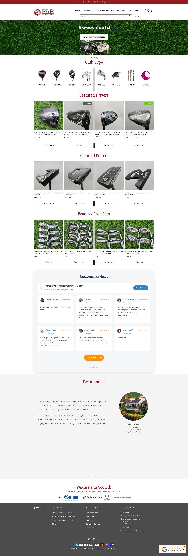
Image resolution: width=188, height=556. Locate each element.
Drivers (42, 84)
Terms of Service (93, 524)
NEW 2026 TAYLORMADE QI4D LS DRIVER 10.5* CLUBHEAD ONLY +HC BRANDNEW (48, 133)
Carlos (87, 299)
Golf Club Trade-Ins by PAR (63, 513)
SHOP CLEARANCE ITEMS (94, 37)
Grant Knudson (53, 299)
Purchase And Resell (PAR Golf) (64, 285)
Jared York (89, 330)
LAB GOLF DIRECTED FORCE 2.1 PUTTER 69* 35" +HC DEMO (138, 194)
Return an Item (92, 513)
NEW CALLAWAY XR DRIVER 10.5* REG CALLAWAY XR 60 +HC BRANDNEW (136, 133)
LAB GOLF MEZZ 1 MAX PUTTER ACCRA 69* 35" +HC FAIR (48, 194)
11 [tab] (111, 476)
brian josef (128, 330)
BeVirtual (114, 549)
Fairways (57, 84)
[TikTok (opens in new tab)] (152, 10)
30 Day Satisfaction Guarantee (64, 516)
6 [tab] (95, 476)
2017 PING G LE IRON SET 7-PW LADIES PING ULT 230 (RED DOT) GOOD (139, 252)
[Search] (129, 16)
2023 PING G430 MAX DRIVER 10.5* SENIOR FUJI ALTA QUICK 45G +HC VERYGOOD (77, 133)
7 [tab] (98, 476)
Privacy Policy (92, 528)
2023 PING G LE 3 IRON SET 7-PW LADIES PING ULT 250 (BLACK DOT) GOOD (109, 252)
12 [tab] (115, 476)
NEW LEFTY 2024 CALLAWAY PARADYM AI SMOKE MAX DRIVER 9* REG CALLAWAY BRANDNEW (107, 134)
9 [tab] (105, 476)
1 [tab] (79, 476)
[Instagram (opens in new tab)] (148, 10)
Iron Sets (86, 84)
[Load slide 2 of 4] (91, 50)
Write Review (140, 288)
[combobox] (106, 16)
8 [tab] (102, 476)
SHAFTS (131, 84)
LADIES (146, 84)
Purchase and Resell (82, 549)
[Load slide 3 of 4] (97, 50)
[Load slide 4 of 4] (103, 50)
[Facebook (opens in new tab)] (145, 10)
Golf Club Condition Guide (62, 520)
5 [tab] (92, 476)
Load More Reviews (94, 357)
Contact (89, 520)
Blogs (54, 524)
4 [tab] (88, 476)
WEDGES (101, 84)
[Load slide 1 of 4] (85, 50)
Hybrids (72, 84)
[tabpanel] (94, 412)
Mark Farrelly (129, 299)
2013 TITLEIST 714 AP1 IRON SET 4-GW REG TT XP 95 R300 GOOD (78, 252)
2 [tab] (82, 476)
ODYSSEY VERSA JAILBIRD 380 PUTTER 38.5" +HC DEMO (78, 194)
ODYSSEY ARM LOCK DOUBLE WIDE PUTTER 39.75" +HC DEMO (108, 194)
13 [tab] (118, 476)
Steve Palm (51, 330)
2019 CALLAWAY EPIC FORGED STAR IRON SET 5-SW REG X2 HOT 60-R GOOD (48, 252)
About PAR (90, 516)
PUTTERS (116, 84)
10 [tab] (108, 476)
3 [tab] (85, 476)
